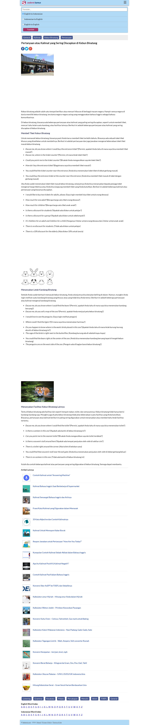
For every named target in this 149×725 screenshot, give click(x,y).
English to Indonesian (33, 14)
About (39, 722)
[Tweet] (26, 50)
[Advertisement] (74, 92)
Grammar (38, 698)
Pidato (61, 698)
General (26, 37)
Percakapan (73, 698)
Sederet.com (27, 722)
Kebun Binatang (51, 37)
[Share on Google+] (30, 50)
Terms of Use (57, 722)
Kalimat (37, 37)
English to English (31, 24)
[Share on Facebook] (23, 50)
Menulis (84, 698)
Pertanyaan (67, 37)
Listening (27, 698)
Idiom (94, 698)
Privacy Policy (47, 722)
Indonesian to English (33, 19)
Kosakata (50, 698)
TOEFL (104, 698)
